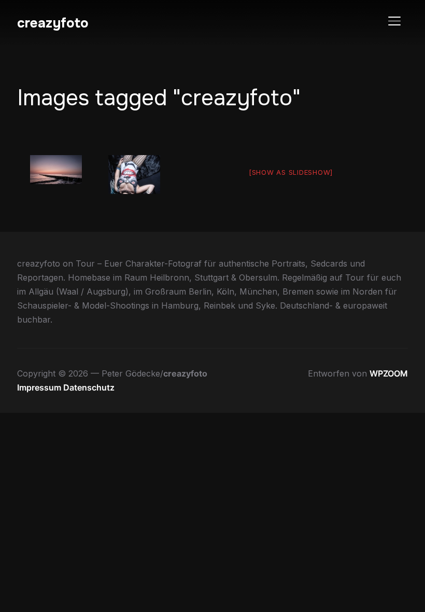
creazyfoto (53, 23)
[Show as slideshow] (291, 172)
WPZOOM (389, 373)
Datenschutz (89, 387)
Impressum (40, 387)
